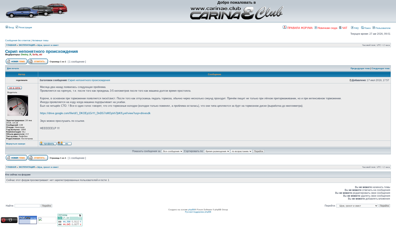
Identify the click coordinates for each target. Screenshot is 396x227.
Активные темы (40, 40)
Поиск (367, 28)
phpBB (191, 209)
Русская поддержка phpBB (198, 212)
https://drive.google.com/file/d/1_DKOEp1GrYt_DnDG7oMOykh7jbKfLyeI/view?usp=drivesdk (95, 113)
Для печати (13, 68)
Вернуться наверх (15, 144)
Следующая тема (381, 68)
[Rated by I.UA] (47, 222)
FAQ (356, 28)
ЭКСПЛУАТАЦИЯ (27, 45)
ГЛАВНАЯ (11, 45)
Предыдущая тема (360, 68)
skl (40, 54)
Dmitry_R (26, 54)
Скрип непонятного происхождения (41, 51)
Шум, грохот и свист (48, 45)
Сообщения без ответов (17, 40)
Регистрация (25, 27)
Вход (11, 27)
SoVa (35, 54)
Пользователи (382, 28)
